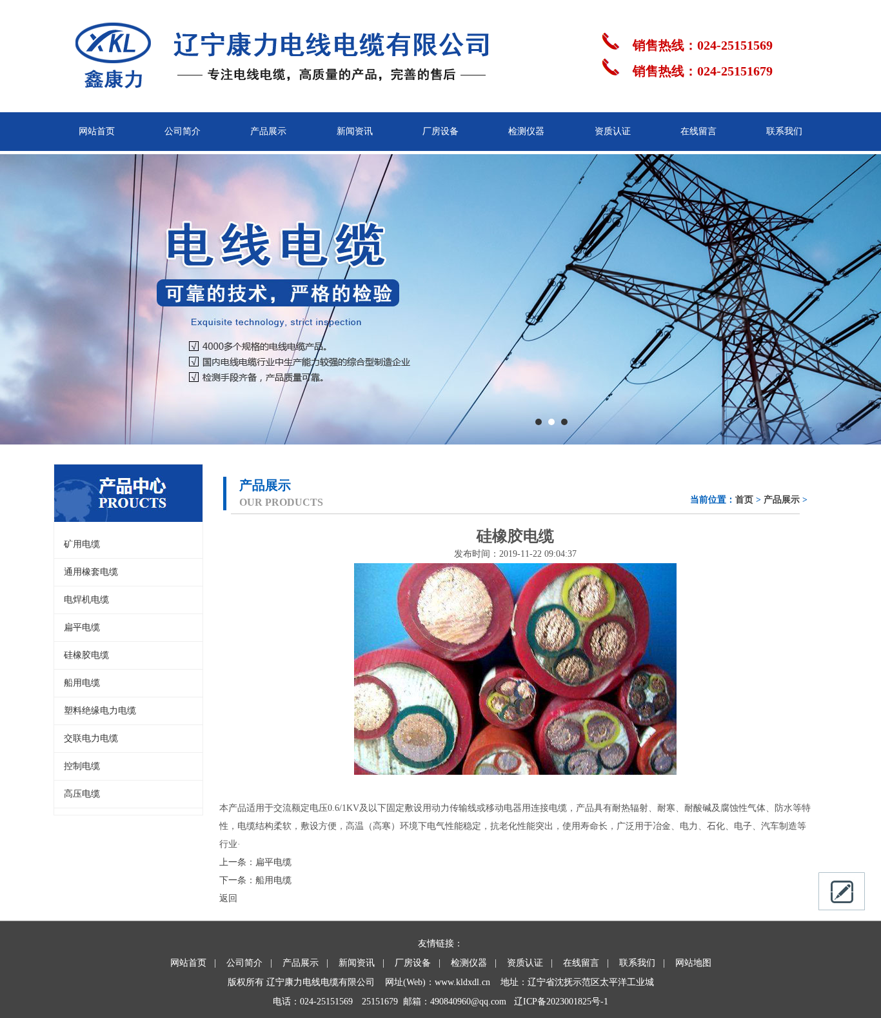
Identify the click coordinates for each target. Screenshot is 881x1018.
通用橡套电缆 (91, 572)
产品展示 (268, 131)
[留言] (841, 891)
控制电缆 (82, 766)
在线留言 (698, 131)
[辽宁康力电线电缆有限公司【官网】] (273, 107)
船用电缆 (82, 683)
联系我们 (784, 131)
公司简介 (182, 131)
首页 (744, 499)
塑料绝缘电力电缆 (100, 710)
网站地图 (693, 963)
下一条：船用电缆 (255, 880)
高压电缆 (82, 794)
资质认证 (613, 131)
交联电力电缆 (91, 738)
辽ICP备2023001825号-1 (561, 1001)
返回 (228, 898)
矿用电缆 (82, 544)
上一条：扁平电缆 (255, 862)
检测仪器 (526, 131)
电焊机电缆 (86, 599)
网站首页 (97, 131)
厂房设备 (440, 131)
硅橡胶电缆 (86, 655)
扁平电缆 (82, 627)
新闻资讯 (355, 131)
